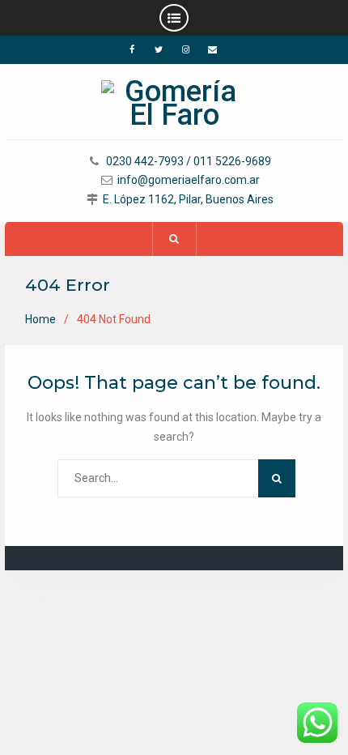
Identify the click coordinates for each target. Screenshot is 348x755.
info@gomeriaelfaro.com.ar (188, 180)
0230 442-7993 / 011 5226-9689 (188, 161)
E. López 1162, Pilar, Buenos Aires (188, 199)
